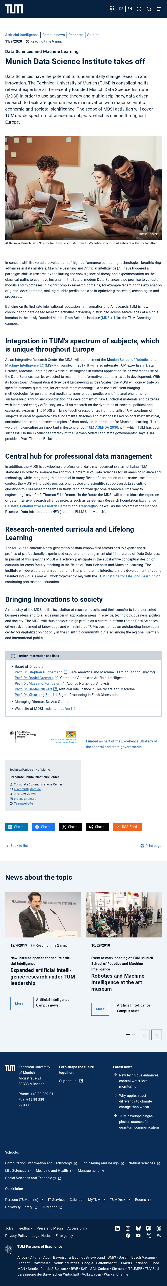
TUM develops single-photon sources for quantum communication (139, 1121)
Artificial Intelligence (22, 35)
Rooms (141, 1200)
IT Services (56, 1200)
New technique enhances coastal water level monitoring (138, 1081)
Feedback (25, 1228)
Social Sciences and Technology (31, 1178)
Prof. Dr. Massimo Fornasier (37, 683)
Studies (93, 35)
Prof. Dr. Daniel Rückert (33, 689)
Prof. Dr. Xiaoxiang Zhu (33, 695)
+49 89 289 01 (42, 1094)
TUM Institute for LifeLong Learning (127, 576)
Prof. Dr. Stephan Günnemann (38, 672)
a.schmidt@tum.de (27, 789)
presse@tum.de (25, 798)
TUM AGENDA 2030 (102, 427)
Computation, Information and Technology (39, 1163)
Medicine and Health (52, 1171)
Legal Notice (41, 1236)
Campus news (53, 35)
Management (89, 1171)
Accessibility (77, 1228)
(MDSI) (107, 318)
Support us (68, 1081)
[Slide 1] (128, 1034)
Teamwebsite (23, 803)
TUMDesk (118, 1200)
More (19, 1003)
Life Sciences (16, 1171)
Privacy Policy (16, 1236)
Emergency (64, 1236)
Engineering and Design (101, 1163)
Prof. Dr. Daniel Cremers (34, 678)
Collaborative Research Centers (46, 506)
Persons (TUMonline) (22, 1200)
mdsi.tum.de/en (57, 709)
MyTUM (94, 1200)
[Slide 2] (133, 1034)
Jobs (9, 1228)
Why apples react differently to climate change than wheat (135, 1101)
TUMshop (50, 1207)
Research (76, 35)
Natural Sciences (142, 1163)
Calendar (77, 1200)
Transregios (88, 506)
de (121, 9)
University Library (19, 1207)
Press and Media (50, 1228)
